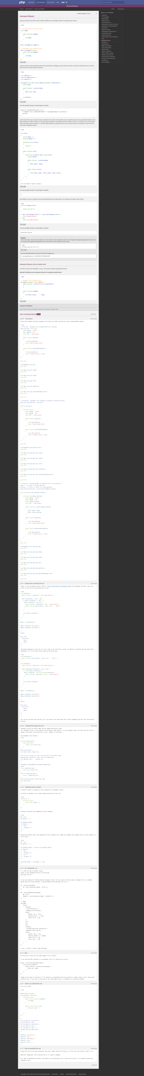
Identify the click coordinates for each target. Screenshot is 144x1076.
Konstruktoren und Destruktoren (109, 26)
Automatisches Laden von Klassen (110, 24)
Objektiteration (105, 44)
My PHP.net (55, 1074)
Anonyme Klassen (106, 40)
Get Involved (50, 2)
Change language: (81, 13)
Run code (23, 62)
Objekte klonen (105, 49)
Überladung (104, 42)
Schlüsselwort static (106, 33)
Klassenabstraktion (106, 35)
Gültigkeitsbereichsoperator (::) (109, 31)
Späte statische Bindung (107, 53)
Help (58, 2)
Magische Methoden (106, 46)
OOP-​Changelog (105, 62)
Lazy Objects (105, 60)
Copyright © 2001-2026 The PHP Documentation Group (35, 1074)
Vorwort (21, 9)
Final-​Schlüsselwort (106, 47)
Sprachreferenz (29, 9)
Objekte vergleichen (106, 51)
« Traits (112, 9)
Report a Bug (54, 309)
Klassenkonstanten (106, 22)
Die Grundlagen (105, 17)
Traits (103, 38)
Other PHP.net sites (71, 1074)
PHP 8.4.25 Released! (72, 6)
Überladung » (121, 9)
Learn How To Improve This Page (28, 309)
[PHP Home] (22, 2)
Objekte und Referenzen (107, 55)
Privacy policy (82, 1074)
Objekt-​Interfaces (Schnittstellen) (110, 37)
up (20, 583)
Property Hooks (105, 20)
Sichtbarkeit (104, 28)
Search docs (108, 2)
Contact (62, 1074)
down (23, 318)
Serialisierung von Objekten (108, 56)
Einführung (104, 15)
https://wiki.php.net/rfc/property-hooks (59, 586)
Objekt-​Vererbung (106, 29)
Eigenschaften (105, 19)
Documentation (41, 2)
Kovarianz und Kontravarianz (108, 58)
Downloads (31, 2)
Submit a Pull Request (44, 309)
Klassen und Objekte (39, 9)
